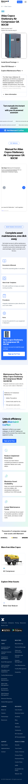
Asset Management (6, 662)
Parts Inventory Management (5, 666)
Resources (23, 623)
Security (17, 745)
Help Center (4, 745)
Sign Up (20, 2)
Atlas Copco (7, 6)
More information (11, 94)
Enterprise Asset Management (5, 647)
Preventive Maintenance (4, 679)
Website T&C (18, 773)
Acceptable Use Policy (19, 769)
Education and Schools (19, 656)
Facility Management (20, 668)
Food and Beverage (20, 647)
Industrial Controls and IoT (6, 652)
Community (18, 730)
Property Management (18, 661)
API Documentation (20, 737)
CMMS (3, 643)
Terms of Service (19, 751)
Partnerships (4, 716)
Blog (16, 720)
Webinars (17, 727)
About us (3, 709)
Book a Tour (4, 625)
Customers (4, 623)
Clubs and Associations (18, 651)
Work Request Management (5, 694)
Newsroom (4, 720)
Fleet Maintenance (20, 665)
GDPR (16, 765)
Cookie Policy (18, 762)
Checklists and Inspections (5, 671)
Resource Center (19, 713)
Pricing (17, 623)
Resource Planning (6, 698)
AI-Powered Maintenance (4, 689)
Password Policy (19, 758)
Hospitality (18, 672)
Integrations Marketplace (4, 657)
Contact (3, 751)
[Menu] (25, 2)
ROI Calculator (19, 733)
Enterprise (11, 623)
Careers (3, 713)
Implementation (5, 748)
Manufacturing (19, 643)
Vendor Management (7, 702)
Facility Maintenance (7, 675)
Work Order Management (4, 684)
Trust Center (18, 748)
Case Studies (18, 709)
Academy (17, 716)
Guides (17, 723)
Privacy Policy (18, 755)
